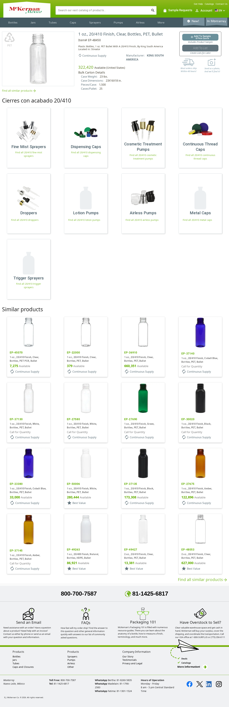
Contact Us (221, 4)
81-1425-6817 (150, 593)
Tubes (53, 22)
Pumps (118, 22)
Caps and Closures (23, 666)
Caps (73, 22)
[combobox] (103, 10)
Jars (33, 22)
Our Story (127, 656)
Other (70, 666)
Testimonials (129, 659)
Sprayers (95, 22)
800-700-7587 (79, 593)
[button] (220, 10)
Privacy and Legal (132, 663)
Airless (140, 22)
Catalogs (209, 4)
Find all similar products (19, 91)
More (161, 22)
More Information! (188, 666)
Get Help (198, 4)
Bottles (13, 22)
